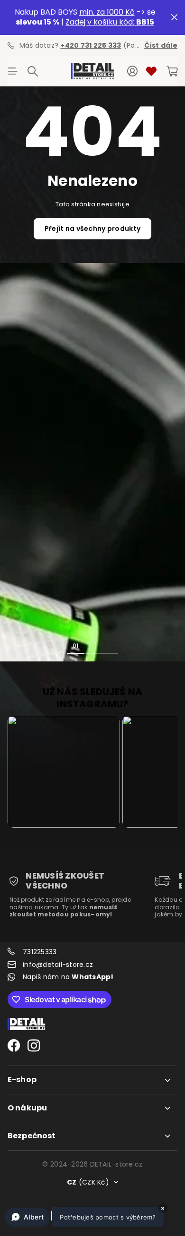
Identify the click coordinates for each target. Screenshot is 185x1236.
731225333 (39, 952)
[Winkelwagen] (171, 71)
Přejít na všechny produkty (92, 228)
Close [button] (92, 1080)
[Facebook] (14, 1046)
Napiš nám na (68, 977)
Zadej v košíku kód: (109, 22)
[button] (84, 1217)
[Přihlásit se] (132, 71)
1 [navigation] (75, 645)
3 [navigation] (109, 645)
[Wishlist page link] (151, 71)
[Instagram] (34, 1046)
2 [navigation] (92, 645)
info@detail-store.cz (58, 964)
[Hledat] (33, 71)
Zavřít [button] (174, 17)
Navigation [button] (13, 71)
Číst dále (160, 45)
